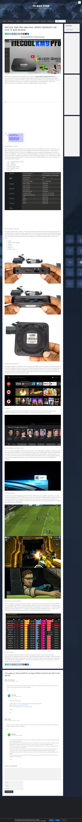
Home (5, 21)
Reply (7, 690)
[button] (78, 21)
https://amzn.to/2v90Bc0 (23, 705)
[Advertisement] (41, 12)
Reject (58, 820)
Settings (64, 820)
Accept (51, 820)
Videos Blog (43, 21)
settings (44, 820)
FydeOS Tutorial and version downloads (31, 21)
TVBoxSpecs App (51, 21)
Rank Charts (10, 21)
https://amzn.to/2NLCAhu (27, 706)
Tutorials (18, 21)
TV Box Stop (41, 6)
